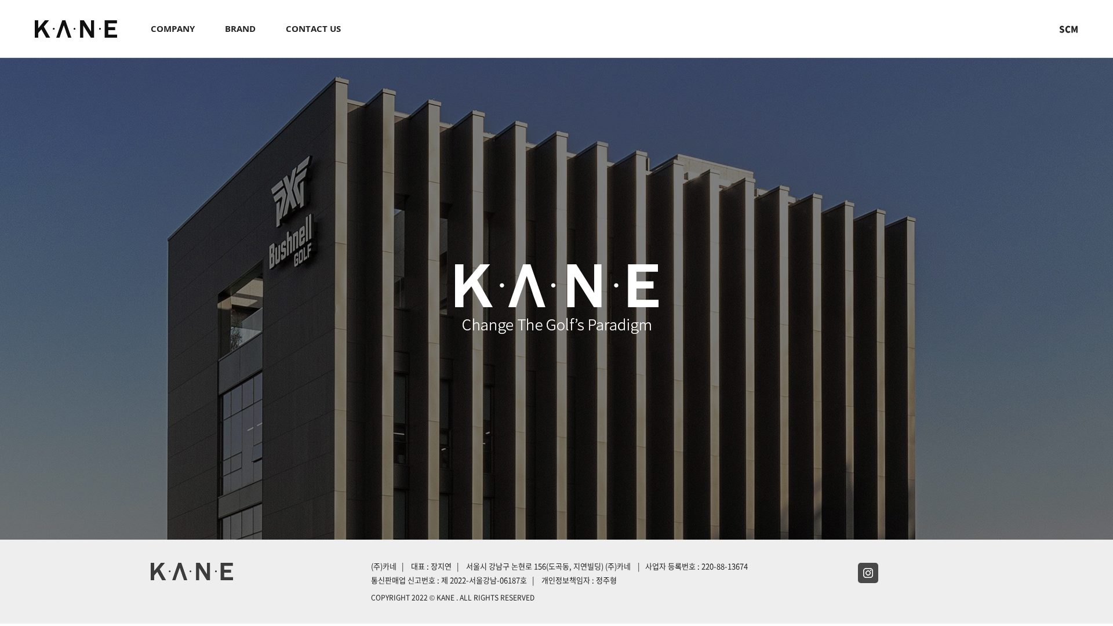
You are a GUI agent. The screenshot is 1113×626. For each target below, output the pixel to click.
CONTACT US (313, 28)
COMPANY (173, 28)
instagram (868, 573)
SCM (1068, 29)
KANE (76, 28)
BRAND (240, 28)
